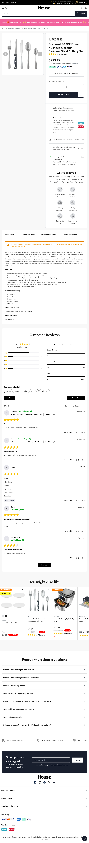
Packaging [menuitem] (44, 391)
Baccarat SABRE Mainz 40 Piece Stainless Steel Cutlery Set (37, 620)
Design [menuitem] (17, 391)
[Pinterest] (44, 782)
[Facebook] (35, 782)
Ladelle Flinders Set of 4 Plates (10, 623)
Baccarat (57, 616)
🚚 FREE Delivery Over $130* (62, 2)
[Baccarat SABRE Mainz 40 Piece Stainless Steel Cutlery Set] (39, 600)
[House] (44, 7)
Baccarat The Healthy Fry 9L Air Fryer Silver (64, 620)
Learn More (80, 148)
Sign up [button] (77, 760)
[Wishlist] (6, 8)
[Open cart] (86, 8)
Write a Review (78, 398)
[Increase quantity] (76, 87)
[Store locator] (82, 8)
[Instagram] (40, 782)
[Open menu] (3, 8)
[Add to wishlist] (23, 589)
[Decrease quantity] (56, 87)
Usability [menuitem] (34, 391)
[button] (5, 54)
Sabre (29, 616)
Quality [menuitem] (8, 391)
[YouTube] (54, 782)
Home (3, 29)
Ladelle (4, 620)
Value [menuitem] (25, 391)
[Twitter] (49, 782)
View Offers (81, 2)
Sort (66, 406)
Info (83, 140)
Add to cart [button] (63, 95)
